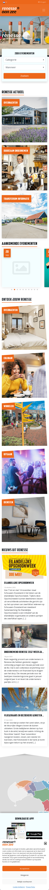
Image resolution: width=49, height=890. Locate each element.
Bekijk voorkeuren (24, 881)
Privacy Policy (30, 887)
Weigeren (25, 875)
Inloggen (43, 2)
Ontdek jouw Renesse (17, 299)
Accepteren (24, 868)
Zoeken (24, 75)
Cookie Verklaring (19, 887)
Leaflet (41, 812)
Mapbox (46, 812)
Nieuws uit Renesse (15, 550)
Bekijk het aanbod (24, 123)
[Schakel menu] (43, 10)
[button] (45, 843)
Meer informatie (24, 177)
